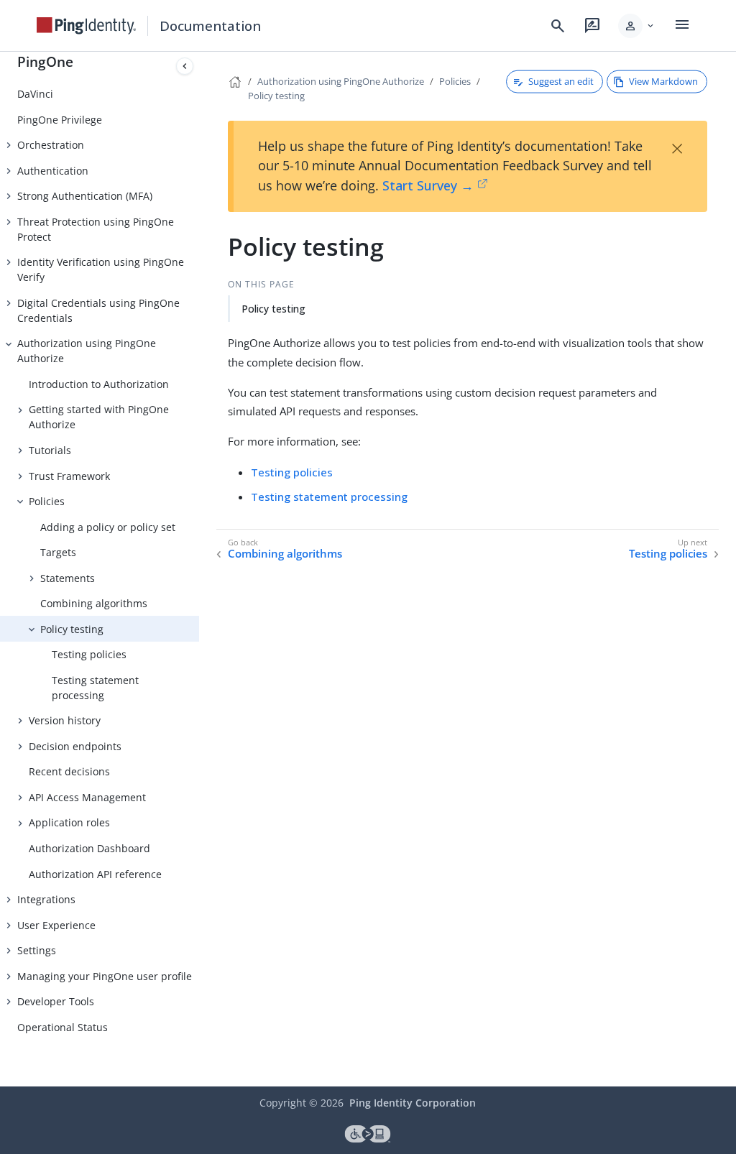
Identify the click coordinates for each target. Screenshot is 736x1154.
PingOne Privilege (59, 119)
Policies (47, 501)
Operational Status (62, 1027)
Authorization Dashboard (89, 848)
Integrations (46, 899)
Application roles (69, 822)
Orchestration (50, 145)
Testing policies (89, 654)
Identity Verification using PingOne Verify (100, 269)
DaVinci (35, 94)
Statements (67, 578)
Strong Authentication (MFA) (84, 196)
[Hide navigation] (184, 66)
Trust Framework (69, 476)
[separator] (199, 569)
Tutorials (50, 450)
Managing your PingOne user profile (104, 976)
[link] (86, 25)
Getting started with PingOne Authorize (99, 416)
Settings (36, 950)
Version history (65, 720)
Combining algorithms (93, 603)
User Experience (56, 925)
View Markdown (663, 81)
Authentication (52, 170)
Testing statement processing (95, 687)
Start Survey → (428, 185)
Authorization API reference (95, 874)
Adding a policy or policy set (107, 527)
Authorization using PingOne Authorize (86, 350)
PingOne (45, 61)
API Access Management (87, 797)
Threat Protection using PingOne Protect (95, 229)
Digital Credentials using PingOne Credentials (98, 310)
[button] (637, 26)
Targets (58, 552)
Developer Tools (55, 1001)
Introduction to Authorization (99, 384)
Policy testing (72, 629)
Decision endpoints (75, 746)
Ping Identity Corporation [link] (412, 1102)
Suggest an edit (561, 81)
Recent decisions (69, 771)
